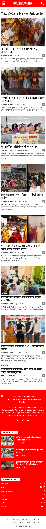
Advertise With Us (33, 522)
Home (3, 10)
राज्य (2, 487)
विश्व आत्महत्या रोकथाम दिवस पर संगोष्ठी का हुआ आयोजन (22, 196)
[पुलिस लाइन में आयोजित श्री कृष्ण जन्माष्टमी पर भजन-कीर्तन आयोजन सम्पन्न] (23, 229)
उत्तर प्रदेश (4, 45)
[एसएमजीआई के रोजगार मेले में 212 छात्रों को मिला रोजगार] (23, 329)
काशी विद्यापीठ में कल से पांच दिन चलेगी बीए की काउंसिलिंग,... (21, 298)
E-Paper (21, 522)
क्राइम (3, 503)
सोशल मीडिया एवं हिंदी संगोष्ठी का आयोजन (19, 146)
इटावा (3, 342)
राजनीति (3, 507)
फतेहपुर (3, 495)
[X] (23, 421)
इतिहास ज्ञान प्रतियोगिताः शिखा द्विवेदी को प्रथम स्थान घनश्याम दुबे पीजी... (21, 370)
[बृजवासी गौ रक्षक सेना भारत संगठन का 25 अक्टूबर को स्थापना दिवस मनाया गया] (23, 81)
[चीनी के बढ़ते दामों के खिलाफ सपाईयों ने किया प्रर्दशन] (7, 453)
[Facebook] (18, 421)
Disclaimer (36, 519)
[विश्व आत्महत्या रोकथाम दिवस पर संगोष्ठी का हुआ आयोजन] (23, 178)
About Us (16, 519)
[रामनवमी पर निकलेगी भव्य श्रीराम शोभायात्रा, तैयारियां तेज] (23, 32)
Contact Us (26, 519)
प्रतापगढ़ (4, 499)
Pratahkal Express (8, 375)
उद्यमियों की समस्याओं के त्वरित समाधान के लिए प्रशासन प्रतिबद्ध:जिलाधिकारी (29, 463)
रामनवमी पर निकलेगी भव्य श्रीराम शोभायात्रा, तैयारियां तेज (20, 50)
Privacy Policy (11, 522)
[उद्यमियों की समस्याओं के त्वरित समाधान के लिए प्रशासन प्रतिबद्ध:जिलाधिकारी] (7, 465)
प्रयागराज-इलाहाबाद (7, 491)
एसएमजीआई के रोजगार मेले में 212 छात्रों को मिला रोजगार (22, 347)
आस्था (3, 242)
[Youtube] (28, 421)
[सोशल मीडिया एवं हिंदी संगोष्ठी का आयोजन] (23, 130)
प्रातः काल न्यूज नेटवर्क (7, 55)
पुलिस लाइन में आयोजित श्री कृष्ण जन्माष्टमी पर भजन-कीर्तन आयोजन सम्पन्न (21, 247)
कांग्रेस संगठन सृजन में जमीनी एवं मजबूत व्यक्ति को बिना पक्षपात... (28, 438)
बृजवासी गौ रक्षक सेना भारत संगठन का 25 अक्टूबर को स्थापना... (22, 99)
